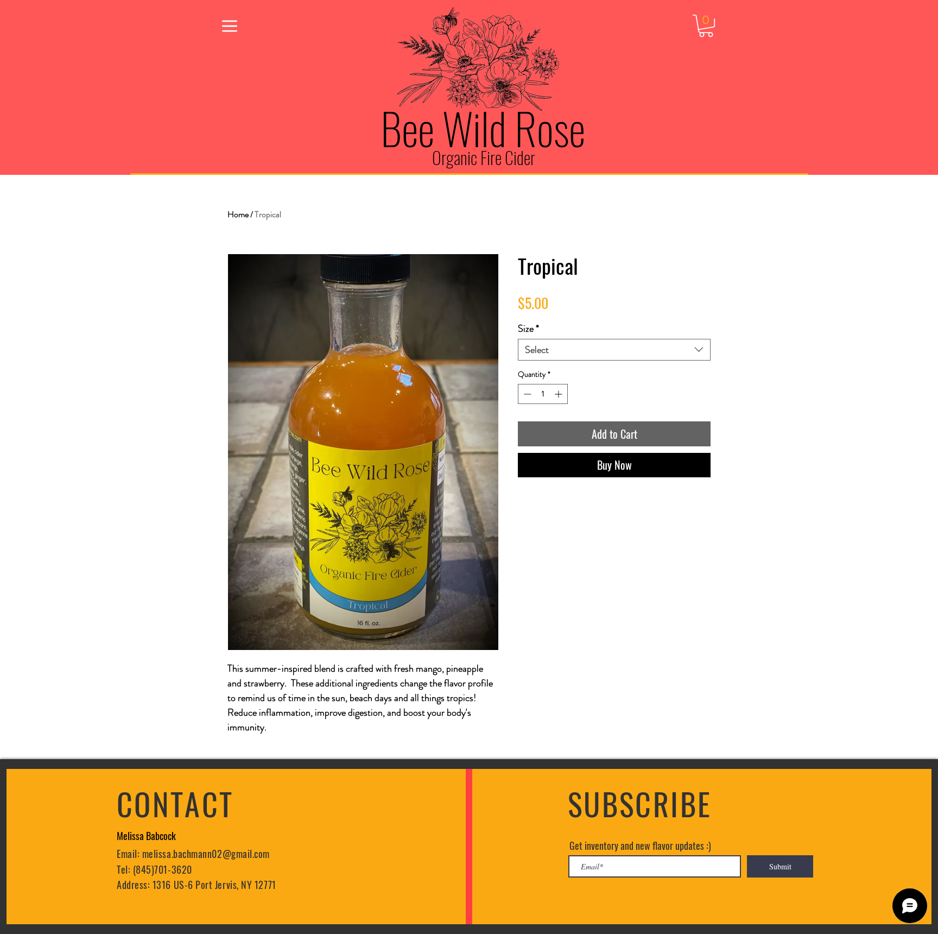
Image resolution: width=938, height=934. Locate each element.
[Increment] (559, 393)
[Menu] (229, 26)
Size (528, 329)
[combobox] (614, 350)
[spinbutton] (543, 393)
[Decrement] (526, 393)
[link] (706, 26)
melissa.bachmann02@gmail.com (206, 854)
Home (238, 214)
